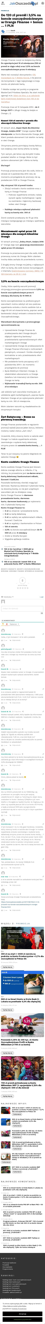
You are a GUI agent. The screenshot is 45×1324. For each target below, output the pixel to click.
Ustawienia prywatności (22, 1319)
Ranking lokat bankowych (11, 1282)
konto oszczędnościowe (29, 569)
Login (41, 597)
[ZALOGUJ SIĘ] (42, 3)
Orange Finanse (17, 571)
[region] (22, 1311)
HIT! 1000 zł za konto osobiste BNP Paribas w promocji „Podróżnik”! (26, 1168)
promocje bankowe (34, 571)
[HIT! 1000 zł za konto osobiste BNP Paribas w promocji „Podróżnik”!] (5, 1169)
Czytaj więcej (7, 967)
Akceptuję (22, 1314)
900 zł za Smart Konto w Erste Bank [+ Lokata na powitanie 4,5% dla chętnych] (21, 1000)
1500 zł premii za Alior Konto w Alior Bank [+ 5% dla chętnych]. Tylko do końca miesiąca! (22, 1246)
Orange (5, 571)
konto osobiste (9, 569)
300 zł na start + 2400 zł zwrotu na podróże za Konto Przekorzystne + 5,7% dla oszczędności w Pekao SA (22, 956)
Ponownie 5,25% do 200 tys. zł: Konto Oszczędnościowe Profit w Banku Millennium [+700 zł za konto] (19, 1042)
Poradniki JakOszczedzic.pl (12, 1292)
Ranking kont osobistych (11, 1286)
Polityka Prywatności (19, 1308)
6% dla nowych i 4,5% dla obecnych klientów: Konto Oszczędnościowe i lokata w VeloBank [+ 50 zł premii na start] (26, 1156)
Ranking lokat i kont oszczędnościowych (17, 1280)
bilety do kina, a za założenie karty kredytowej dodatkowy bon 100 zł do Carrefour (20, 98)
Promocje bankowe (9, 1263)
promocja (23, 924)
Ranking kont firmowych (11, 1288)
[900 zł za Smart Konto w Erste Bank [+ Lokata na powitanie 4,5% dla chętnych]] (22, 982)
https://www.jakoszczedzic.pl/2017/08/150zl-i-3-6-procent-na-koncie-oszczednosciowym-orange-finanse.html (20, 904)
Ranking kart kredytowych (12, 1290)
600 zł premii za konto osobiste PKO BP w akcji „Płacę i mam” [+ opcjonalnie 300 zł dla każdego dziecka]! (22, 1214)
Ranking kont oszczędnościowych (14, 1284)
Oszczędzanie (7, 1267)
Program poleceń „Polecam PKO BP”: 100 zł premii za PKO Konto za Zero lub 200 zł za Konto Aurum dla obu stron (23, 1223)
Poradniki (6, 1265)
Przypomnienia (8, 1269)
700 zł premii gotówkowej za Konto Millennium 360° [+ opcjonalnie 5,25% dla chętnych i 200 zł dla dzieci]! (21, 1085)
